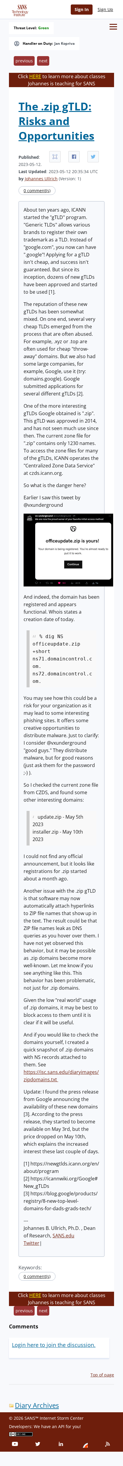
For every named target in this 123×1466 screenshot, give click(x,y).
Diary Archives (37, 1405)
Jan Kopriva (64, 43)
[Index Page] (19, 9)
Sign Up (105, 9)
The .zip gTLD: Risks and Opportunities (56, 121)
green (43, 28)
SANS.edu (63, 1235)
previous (24, 61)
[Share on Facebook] (74, 156)
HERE (35, 76)
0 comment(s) (37, 190)
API (61, 1426)
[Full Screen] (55, 156)
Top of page (102, 1375)
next (43, 61)
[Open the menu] (113, 26)
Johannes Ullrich (41, 178)
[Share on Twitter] (93, 156)
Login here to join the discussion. (54, 1344)
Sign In (82, 9)
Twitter (31, 1243)
